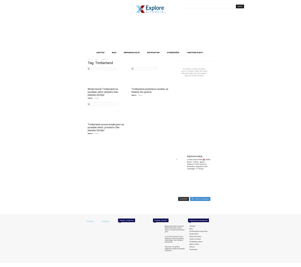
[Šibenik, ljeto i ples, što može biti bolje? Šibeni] (207, 176)
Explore (90, 98)
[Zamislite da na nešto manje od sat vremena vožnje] (181, 184)
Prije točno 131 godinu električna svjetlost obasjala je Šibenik (175, 248)
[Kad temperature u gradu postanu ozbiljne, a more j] (181, 191)
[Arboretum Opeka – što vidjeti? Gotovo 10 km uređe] (194, 184)
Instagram (105, 221)
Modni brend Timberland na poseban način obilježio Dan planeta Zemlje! (103, 92)
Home (90, 59)
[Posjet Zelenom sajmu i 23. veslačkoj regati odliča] (194, 191)
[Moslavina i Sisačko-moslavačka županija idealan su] (207, 191)
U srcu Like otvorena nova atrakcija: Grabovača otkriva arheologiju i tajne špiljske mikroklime (174, 239)
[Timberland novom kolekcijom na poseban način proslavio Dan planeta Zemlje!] (107, 112)
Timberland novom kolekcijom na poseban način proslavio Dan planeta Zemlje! (106, 127)
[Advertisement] (150, 31)
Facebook (90, 221)
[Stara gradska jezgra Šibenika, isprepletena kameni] (181, 176)
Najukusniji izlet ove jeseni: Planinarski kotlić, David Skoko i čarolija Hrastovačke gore (174, 229)
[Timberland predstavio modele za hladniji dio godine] (150, 76)
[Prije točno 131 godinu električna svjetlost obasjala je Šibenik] (158, 250)
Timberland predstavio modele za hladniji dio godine (149, 90)
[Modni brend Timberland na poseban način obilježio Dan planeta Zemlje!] (107, 76)
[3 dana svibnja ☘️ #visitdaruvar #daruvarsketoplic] (207, 184)
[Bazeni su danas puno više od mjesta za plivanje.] (194, 176)
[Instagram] (99, 221)
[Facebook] (83, 221)
